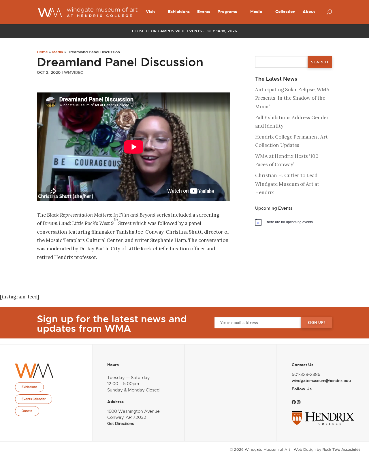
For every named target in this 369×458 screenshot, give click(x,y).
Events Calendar (34, 399)
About (309, 12)
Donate (27, 411)
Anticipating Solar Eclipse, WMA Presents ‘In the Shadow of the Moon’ (292, 98)
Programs (227, 12)
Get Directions (120, 423)
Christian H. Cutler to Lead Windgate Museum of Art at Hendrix (287, 184)
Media (256, 12)
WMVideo (74, 72)
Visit (150, 12)
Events (203, 12)
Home (42, 52)
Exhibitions (179, 12)
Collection (285, 12)
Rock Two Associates (341, 449)
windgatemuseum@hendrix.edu (321, 380)
